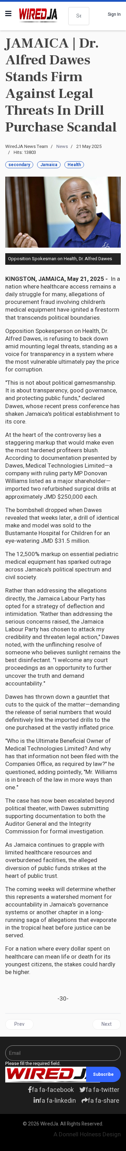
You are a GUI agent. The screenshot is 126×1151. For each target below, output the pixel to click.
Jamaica (48, 165)
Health (74, 165)
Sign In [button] (114, 14)
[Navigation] (8, 14)
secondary (19, 165)
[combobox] (78, 16)
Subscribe (103, 1074)
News (62, 146)
